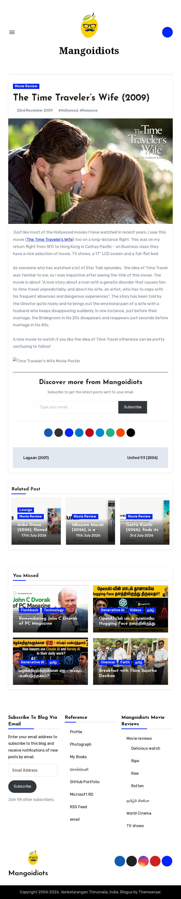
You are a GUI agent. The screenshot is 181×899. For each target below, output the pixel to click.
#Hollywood (68, 111)
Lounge (25, 510)
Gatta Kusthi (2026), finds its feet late (142, 530)
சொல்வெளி (79, 769)
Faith (125, 662)
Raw (135, 773)
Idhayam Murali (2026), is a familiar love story (90, 530)
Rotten (137, 786)
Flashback (29, 610)
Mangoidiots (89, 50)
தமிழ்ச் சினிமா (138, 801)
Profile (76, 732)
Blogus (126, 892)
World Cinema (139, 813)
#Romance (88, 111)
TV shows (135, 826)
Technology (54, 610)
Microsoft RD (81, 794)
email (75, 819)
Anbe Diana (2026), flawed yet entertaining (33, 530)
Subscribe (132, 407)
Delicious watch (145, 748)
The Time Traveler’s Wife (50, 239)
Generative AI (112, 610)
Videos (135, 610)
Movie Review (26, 86)
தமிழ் (150, 610)
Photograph (80, 744)
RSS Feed (78, 807)
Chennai (108, 662)
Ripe (135, 761)
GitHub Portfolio (84, 782)
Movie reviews (139, 738)
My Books (78, 757)
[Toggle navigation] (12, 32)
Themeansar (149, 892)
